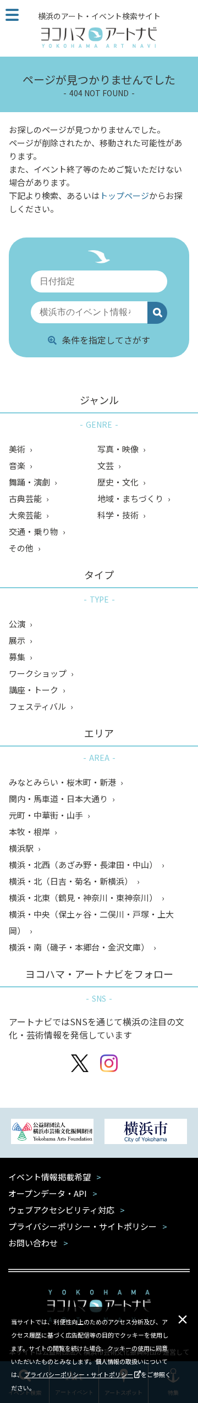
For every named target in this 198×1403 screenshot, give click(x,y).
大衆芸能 (26, 515)
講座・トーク (34, 689)
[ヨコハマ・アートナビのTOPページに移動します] (99, 37)
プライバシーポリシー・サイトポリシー (78, 1374)
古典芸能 (26, 498)
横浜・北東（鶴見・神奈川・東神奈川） (84, 897)
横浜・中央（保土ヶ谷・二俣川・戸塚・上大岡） (91, 922)
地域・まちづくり (131, 498)
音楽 (18, 465)
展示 (18, 640)
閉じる (182, 1319)
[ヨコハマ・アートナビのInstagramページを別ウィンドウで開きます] (109, 1064)
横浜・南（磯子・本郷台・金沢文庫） (80, 947)
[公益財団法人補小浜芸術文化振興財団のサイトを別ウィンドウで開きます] (52, 1133)
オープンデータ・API (47, 1193)
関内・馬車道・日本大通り (59, 798)
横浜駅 (22, 848)
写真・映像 (118, 449)
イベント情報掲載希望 (49, 1177)
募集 (18, 656)
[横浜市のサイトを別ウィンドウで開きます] (146, 1133)
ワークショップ (38, 673)
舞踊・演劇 (30, 482)
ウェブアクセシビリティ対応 (61, 1210)
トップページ (124, 195)
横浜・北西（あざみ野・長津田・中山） (84, 864)
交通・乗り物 (34, 531)
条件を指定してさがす (106, 339)
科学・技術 (118, 515)
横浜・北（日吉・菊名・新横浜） (71, 881)
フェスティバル (38, 706)
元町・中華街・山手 (47, 815)
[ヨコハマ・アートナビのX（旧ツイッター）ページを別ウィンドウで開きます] (80, 1064)
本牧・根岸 (30, 831)
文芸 (106, 465)
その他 (22, 548)
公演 (18, 623)
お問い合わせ (33, 1243)
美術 (18, 449)
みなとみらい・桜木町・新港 (63, 782)
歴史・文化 (118, 482)
